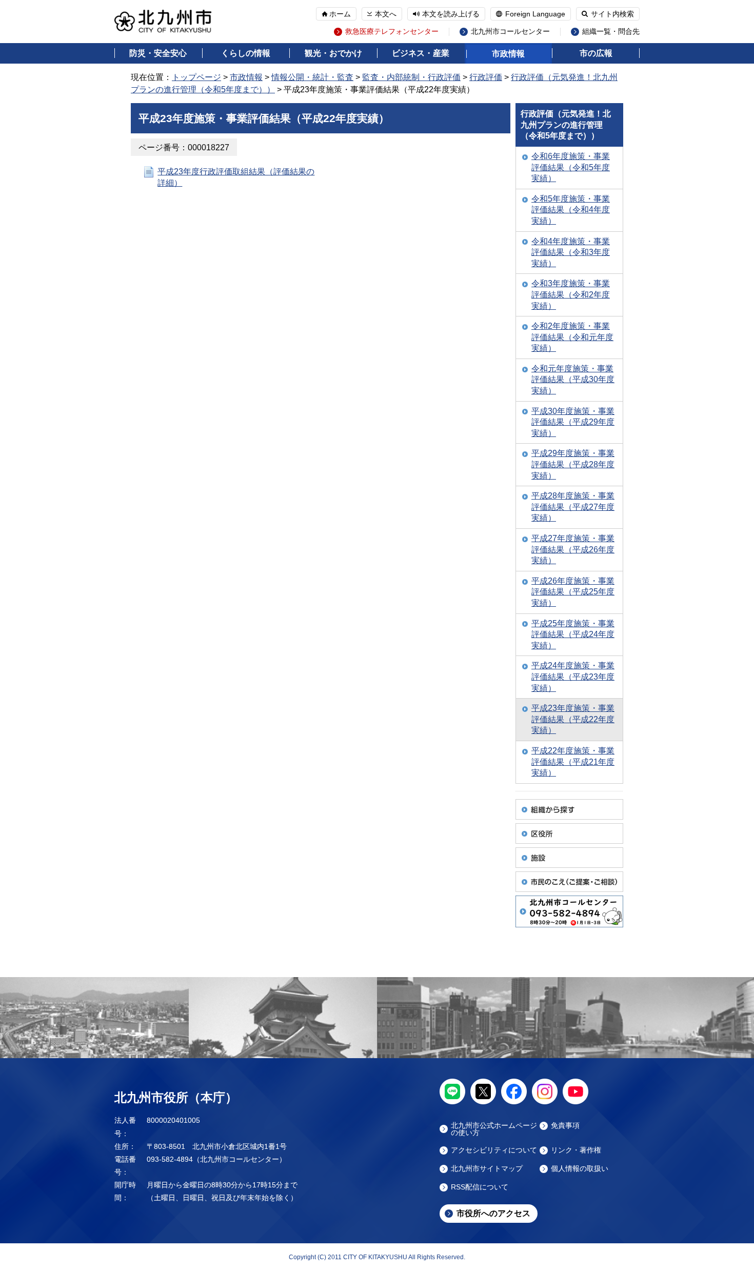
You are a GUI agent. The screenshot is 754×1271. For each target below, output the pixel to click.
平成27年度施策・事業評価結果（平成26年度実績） (572, 549)
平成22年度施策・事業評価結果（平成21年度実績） (572, 761)
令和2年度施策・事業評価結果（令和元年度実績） (572, 337)
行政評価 (485, 77)
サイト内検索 (612, 14)
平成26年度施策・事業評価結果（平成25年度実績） (572, 592)
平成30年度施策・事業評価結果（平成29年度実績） (572, 422)
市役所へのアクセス (493, 1213)
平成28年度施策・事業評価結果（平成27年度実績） (572, 506)
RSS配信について (479, 1187)
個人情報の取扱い (579, 1169)
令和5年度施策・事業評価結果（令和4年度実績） (570, 209)
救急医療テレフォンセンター (392, 31)
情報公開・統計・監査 (312, 77)
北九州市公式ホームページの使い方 (494, 1129)
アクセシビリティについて (494, 1150)
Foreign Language (535, 14)
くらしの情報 (245, 53)
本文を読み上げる (451, 14)
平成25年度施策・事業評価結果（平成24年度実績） (572, 634)
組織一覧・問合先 (611, 31)
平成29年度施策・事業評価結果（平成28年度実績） (572, 464)
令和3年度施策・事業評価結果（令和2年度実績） (570, 294)
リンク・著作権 (576, 1150)
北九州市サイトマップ (487, 1169)
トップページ (196, 77)
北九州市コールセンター (510, 31)
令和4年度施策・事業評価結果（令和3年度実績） (570, 252)
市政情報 (508, 53)
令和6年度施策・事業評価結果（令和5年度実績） (570, 167)
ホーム (340, 14)
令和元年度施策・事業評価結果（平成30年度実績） (572, 379)
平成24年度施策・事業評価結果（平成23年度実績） (572, 676)
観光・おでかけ (333, 53)
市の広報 (596, 53)
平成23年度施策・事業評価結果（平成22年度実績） (572, 719)
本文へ (385, 14)
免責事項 (565, 1125)
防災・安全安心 (158, 53)
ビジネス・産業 (420, 53)
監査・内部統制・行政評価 (411, 77)
